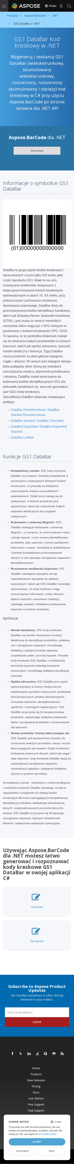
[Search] (69, 6)
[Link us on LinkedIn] (29, 1053)
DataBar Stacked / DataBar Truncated (37, 420)
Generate (37, 906)
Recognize (37, 941)
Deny (52, 1151)
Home (36, 1068)
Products (36, 1074)
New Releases (36, 1080)
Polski (52, 5)
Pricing (36, 1086)
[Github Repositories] (54, 1053)
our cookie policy (47, 1134)
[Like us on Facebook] (12, 1053)
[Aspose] (26, 6)
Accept (37, 1142)
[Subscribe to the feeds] (62, 1053)
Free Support (36, 1104)
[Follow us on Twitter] (20, 1053)
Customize (22, 1151)
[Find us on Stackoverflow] (37, 1053)
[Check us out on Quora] (45, 1053)
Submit (37, 1022)
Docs (36, 1092)
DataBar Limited (22, 437)
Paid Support (36, 1110)
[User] (61, 6)
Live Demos (36, 1098)
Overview (37, 150)
